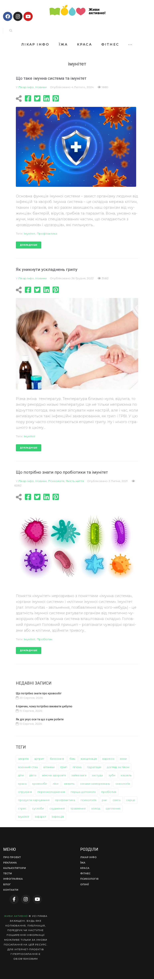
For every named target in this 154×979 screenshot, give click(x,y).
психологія (88, 800)
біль (72, 758)
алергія (23, 758)
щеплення (113, 808)
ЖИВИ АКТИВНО (16, 915)
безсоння (57, 758)
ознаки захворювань (95, 783)
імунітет (29, 233)
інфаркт (40, 816)
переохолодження (51, 792)
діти (21, 775)
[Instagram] (17, 16)
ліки (55, 783)
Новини (41, 87)
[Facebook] (7, 16)
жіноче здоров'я (54, 775)
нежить (69, 783)
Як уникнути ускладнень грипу (46, 269)
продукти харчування (34, 800)
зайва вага (78, 775)
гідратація (94, 767)
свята (117, 800)
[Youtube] (28, 16)
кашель (126, 775)
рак (104, 800)
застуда (97, 775)
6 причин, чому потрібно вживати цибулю (44, 706)
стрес (22, 808)
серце (130, 800)
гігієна (77, 767)
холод (95, 808)
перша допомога (83, 792)
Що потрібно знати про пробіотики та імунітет (62, 472)
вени (123, 758)
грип (63, 767)
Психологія (56, 481)
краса (22, 783)
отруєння (25, 792)
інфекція (58, 816)
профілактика (47, 233)
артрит (39, 758)
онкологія (123, 783)
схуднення (57, 808)
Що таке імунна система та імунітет (51, 78)
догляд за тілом (118, 767)
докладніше (28, 245)
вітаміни (49, 767)
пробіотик (45, 639)
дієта (32, 775)
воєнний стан (28, 767)
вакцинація (89, 758)
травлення (78, 808)
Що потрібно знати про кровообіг (39, 693)
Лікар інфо (26, 87)
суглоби (38, 808)
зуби (111, 775)
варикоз (108, 758)
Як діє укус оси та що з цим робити (40, 719)
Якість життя (75, 481)
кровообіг (39, 783)
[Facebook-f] (14, 899)
